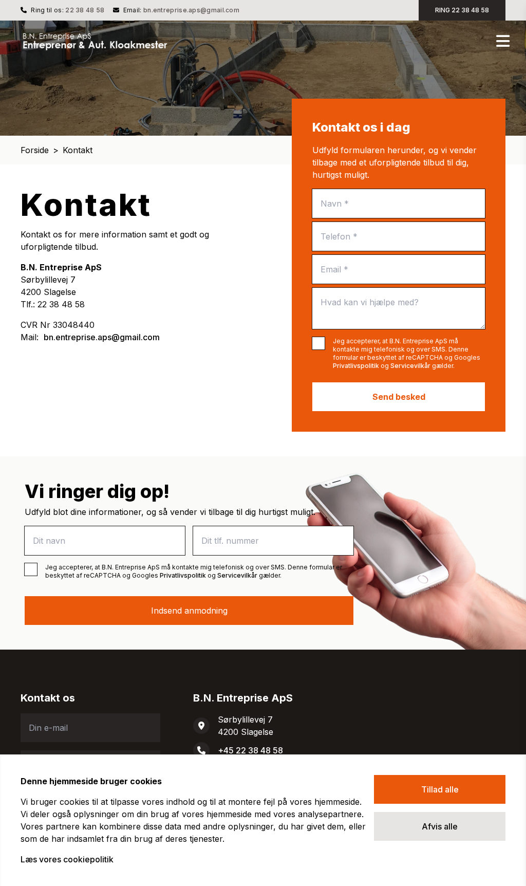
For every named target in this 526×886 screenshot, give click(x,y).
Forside (35, 150)
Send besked (398, 397)
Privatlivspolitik (356, 366)
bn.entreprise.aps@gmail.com (191, 10)
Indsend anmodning (189, 610)
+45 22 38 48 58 (250, 750)
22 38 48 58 (84, 10)
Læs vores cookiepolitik (67, 859)
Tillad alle (440, 789)
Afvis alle (440, 826)
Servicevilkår (410, 366)
